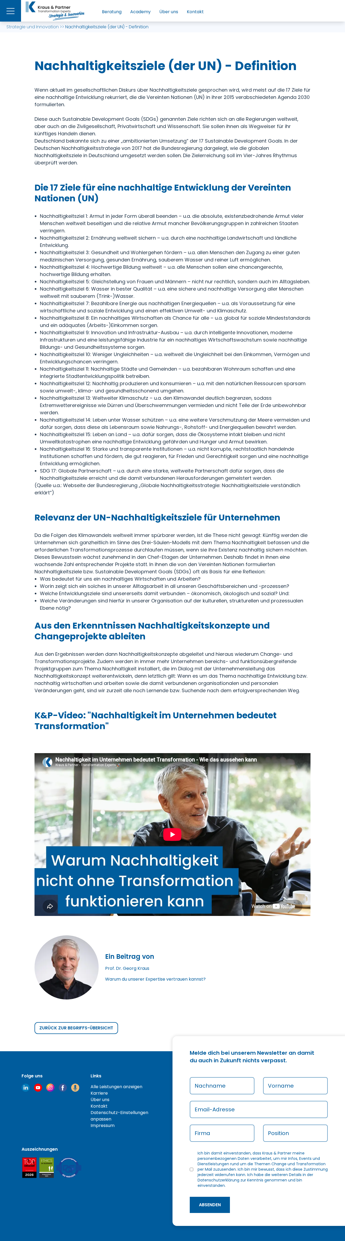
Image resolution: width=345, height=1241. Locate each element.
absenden (210, 1205)
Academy (140, 12)
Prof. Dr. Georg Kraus (127, 968)
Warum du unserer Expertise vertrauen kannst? (155, 979)
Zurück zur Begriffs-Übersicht (76, 1028)
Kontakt (195, 12)
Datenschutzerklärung (218, 1180)
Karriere (99, 1093)
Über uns (168, 12)
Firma (202, 1133)
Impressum (103, 1125)
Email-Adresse (215, 1109)
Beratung (112, 12)
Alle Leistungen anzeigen (116, 1087)
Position (278, 1133)
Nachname (210, 1086)
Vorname (281, 1086)
